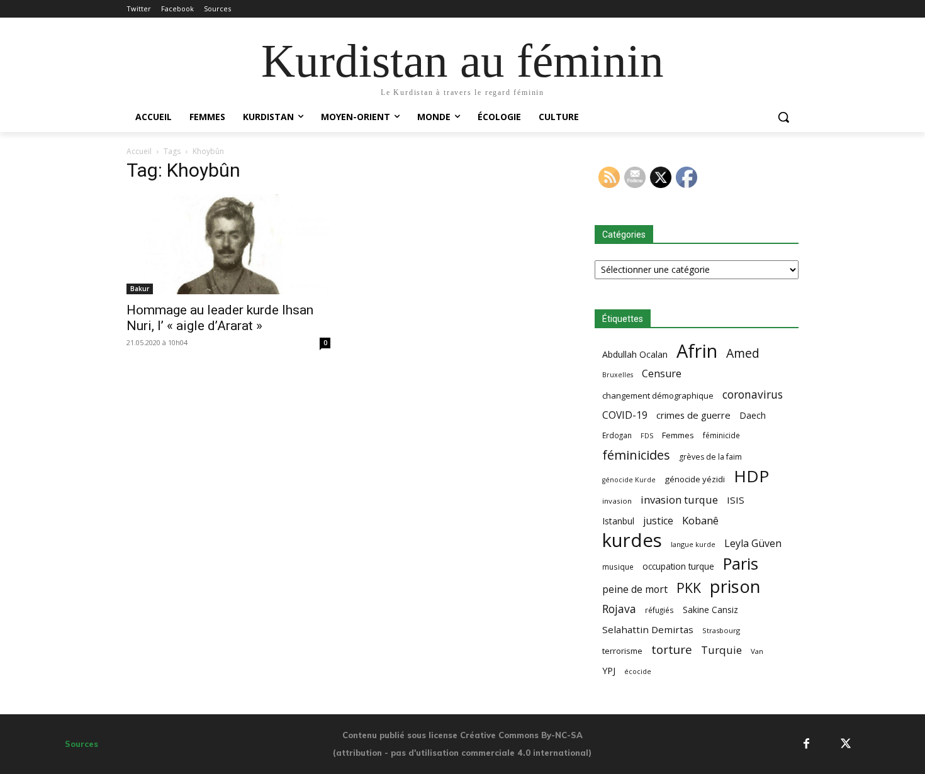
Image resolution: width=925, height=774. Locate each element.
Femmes (678, 435)
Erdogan (617, 435)
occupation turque (678, 566)
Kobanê (700, 520)
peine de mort (635, 589)
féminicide (721, 435)
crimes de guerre (693, 415)
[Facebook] (807, 744)
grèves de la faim (710, 456)
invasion (617, 501)
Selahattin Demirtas (647, 629)
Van (757, 651)
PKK (688, 587)
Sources (81, 744)
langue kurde (693, 544)
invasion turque (679, 499)
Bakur (139, 288)
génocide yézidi (694, 479)
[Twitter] (845, 744)
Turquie (721, 649)
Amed (743, 353)
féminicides (636, 455)
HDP (751, 476)
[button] (783, 117)
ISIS (735, 500)
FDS (647, 435)
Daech (752, 415)
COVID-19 (625, 415)
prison (735, 586)
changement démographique (658, 395)
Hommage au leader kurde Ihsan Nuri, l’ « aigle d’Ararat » (219, 317)
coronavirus (752, 394)
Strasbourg (721, 630)
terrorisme (622, 650)
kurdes (632, 540)
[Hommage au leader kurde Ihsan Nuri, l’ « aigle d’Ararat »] (228, 244)
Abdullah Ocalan (635, 354)
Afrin (696, 351)
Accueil (139, 151)
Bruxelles (617, 374)
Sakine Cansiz (710, 610)
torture (671, 649)
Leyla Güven (753, 543)
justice (658, 521)
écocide (637, 671)
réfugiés (659, 610)
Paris (740, 563)
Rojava (619, 609)
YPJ (608, 670)
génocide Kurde (629, 479)
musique (618, 566)
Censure (661, 373)
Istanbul (618, 521)
